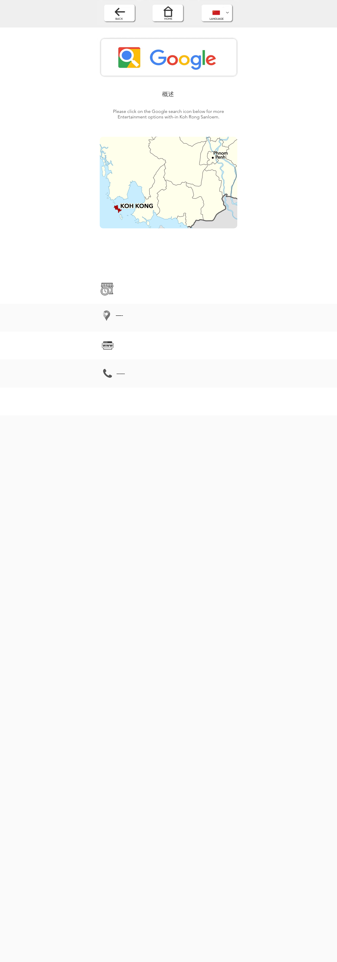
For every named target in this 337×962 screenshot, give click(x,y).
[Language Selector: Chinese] (220, 12)
